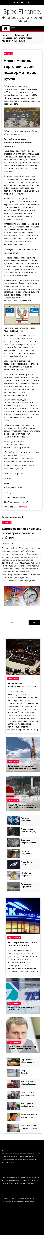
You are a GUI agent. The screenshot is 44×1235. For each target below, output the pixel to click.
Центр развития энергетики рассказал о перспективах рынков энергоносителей (22, 767)
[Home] (6, 28)
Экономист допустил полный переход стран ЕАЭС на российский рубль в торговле (29, 841)
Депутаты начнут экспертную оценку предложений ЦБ (29, 1116)
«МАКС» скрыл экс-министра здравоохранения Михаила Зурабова (29, 1094)
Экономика (13, 679)
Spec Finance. (22, 11)
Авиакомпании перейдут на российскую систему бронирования (27, 885)
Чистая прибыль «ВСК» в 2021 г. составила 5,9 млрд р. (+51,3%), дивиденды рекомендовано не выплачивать (22, 944)
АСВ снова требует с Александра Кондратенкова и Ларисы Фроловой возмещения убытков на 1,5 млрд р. (22, 1048)
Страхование (14, 938)
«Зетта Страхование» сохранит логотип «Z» (22, 1009)
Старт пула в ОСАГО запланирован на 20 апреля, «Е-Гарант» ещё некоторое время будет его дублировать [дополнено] (29, 1072)
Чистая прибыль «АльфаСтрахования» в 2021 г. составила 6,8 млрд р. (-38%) (28, 1083)
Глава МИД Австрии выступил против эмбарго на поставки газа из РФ (22, 806)
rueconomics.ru (20, 507)
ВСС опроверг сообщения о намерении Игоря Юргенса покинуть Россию (29, 1105)
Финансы (8, 54)
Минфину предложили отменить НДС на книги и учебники (29, 852)
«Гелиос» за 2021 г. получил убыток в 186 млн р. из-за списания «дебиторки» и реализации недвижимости (29, 1127)
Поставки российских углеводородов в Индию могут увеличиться (28, 819)
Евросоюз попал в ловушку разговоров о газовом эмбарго (21, 533)
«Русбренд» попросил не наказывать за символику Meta (28, 874)
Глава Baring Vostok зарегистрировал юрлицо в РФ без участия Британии (29, 863)
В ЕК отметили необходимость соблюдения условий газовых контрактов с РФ (22, 685)
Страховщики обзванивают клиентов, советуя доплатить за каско (27, 1061)
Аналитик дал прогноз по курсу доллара (28, 830)
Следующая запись (11, 517)
